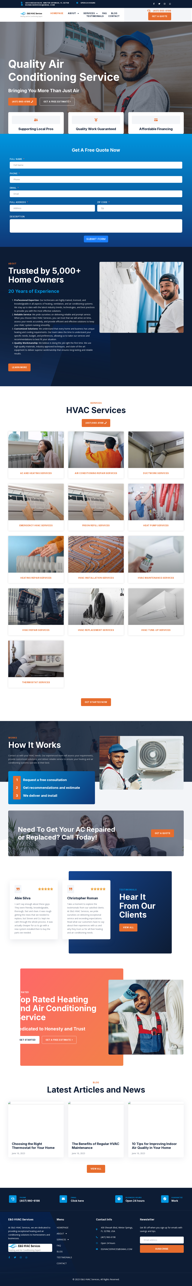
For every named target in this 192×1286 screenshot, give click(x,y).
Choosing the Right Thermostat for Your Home (33, 1146)
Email (13, 188)
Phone (13, 173)
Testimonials (95, 16)
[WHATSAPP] (170, 4)
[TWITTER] (159, 4)
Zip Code (102, 202)
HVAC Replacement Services (96, 630)
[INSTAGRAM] (165, 4)
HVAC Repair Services (36, 630)
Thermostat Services (36, 682)
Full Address (18, 202)
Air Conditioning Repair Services (96, 473)
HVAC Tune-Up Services (156, 630)
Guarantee (177, 1197)
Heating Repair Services (36, 578)
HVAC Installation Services (96, 578)
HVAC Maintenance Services (156, 578)
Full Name (16, 159)
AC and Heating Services (36, 473)
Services (89, 13)
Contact (114, 16)
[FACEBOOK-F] (154, 4)
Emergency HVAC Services (36, 525)
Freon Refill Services (96, 525)
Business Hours (134, 1197)
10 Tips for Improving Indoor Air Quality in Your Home (154, 1146)
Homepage (56, 13)
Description (17, 216)
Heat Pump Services (156, 525)
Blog (114, 13)
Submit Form (96, 239)
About (72, 13)
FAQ (104, 13)
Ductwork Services (156, 473)
